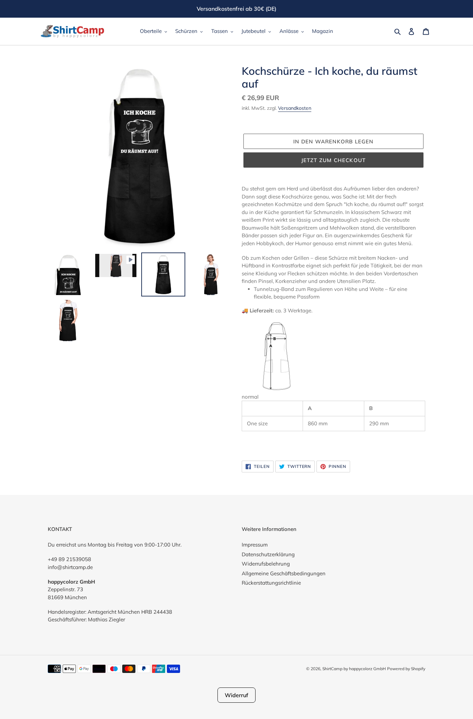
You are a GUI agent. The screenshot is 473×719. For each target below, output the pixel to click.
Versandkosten (294, 108)
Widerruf (236, 695)
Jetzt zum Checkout (333, 160)
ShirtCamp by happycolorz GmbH (354, 668)
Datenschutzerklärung (268, 554)
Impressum (255, 544)
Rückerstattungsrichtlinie (271, 582)
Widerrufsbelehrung (266, 563)
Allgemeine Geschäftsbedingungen (283, 573)
